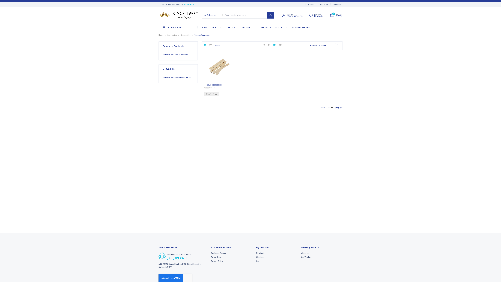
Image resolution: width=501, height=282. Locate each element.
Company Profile (301, 27)
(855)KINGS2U (189, 4)
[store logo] (178, 15)
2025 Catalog (247, 27)
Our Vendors (306, 257)
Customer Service (218, 253)
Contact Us (337, 4)
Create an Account (295, 16)
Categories (172, 35)
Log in (258, 261)
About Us (324, 4)
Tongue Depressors (213, 85)
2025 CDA (230, 27)
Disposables (186, 35)
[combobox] (245, 15)
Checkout (260, 257)
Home (204, 27)
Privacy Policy (217, 261)
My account (310, 4)
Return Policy (216, 257)
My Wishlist (260, 253)
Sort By (313, 46)
